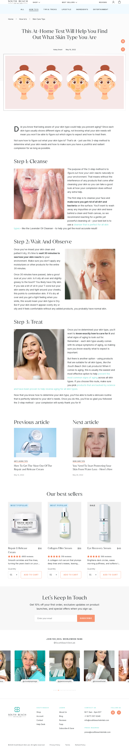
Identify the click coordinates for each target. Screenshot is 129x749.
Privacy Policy (55, 745)
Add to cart (31, 575)
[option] (30, 666)
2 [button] (55, 690)
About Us (63, 712)
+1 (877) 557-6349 (92, 716)
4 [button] (58, 690)
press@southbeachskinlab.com (97, 732)
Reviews (62, 720)
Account (40, 716)
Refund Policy (80, 745)
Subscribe (86, 618)
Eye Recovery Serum (99, 548)
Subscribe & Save (66, 728)
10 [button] (67, 690)
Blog (61, 716)
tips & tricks (50, 9)
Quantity (12, 569)
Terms (67, 745)
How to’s (23, 19)
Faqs (61, 724)
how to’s (34, 9)
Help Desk (41, 724)
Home (10, 19)
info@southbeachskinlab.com (97, 720)
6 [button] (61, 690)
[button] (15, 556)
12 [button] (70, 690)
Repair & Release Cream (17, 550)
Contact (40, 720)
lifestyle (66, 9)
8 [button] (64, 690)
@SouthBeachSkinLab (64, 642)
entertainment (100, 9)
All (22, 9)
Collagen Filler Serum (60, 548)
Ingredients (82, 9)
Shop (39, 712)
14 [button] (73, 690)
